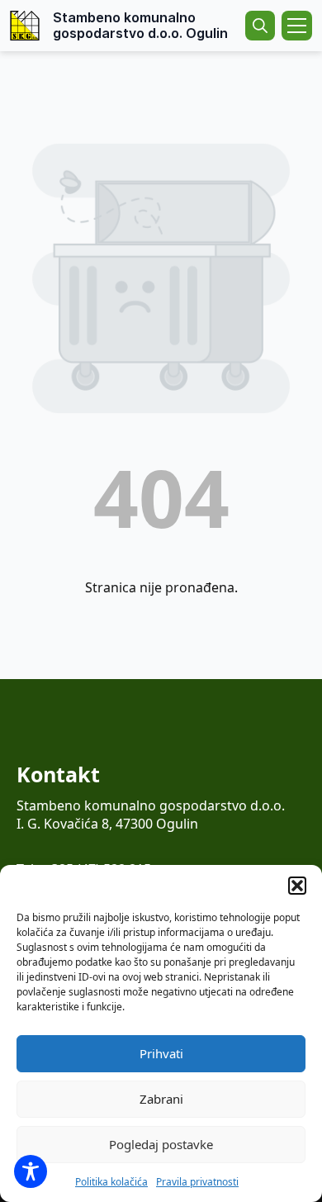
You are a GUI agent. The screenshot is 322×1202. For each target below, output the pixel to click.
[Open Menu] (297, 25)
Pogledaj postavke (161, 1144)
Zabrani (161, 1098)
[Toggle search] (260, 25)
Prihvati (161, 1053)
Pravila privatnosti (197, 1182)
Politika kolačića (111, 1182)
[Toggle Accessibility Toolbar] (30, 1171)
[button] (297, 885)
